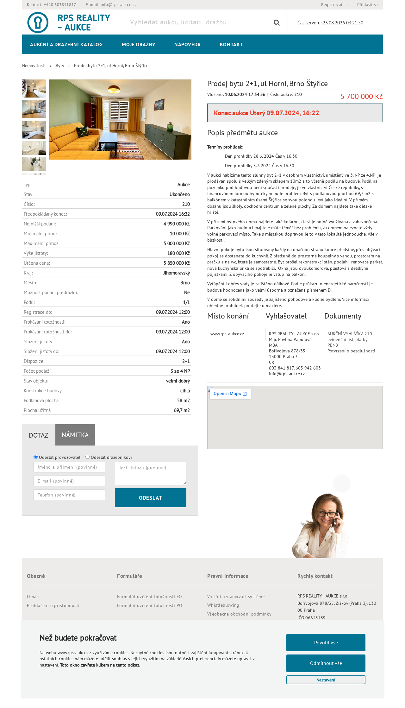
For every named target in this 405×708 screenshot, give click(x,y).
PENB (332, 345)
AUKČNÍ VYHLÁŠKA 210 (349, 334)
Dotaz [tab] (38, 435)
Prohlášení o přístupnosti (53, 605)
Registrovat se (334, 4)
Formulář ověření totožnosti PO (150, 605)
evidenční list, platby (347, 339)
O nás (33, 596)
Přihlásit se (367, 4)
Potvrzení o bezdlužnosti (351, 351)
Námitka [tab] (75, 435)
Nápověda (187, 44)
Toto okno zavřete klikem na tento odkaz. (100, 665)
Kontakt (231, 44)
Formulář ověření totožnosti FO (149, 596)
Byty (60, 65)
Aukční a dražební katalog (66, 44)
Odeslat (150, 497)
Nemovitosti (34, 65)
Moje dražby (138, 44)
